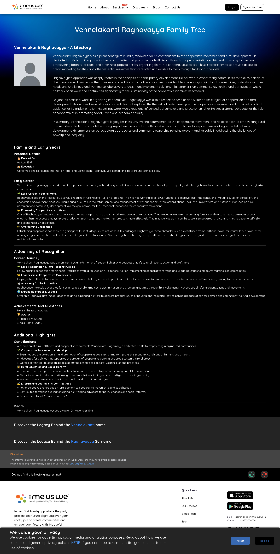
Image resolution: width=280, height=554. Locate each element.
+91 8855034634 (247, 520)
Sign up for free (252, 7)
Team (185, 521)
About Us (187, 498)
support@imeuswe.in (81, 463)
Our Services (189, 506)
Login (231, 7)
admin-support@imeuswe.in (250, 516)
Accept (240, 540)
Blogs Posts (189, 513)
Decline (264, 540)
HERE (75, 542)
